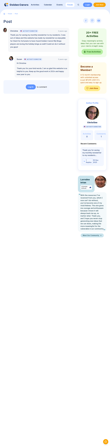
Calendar (48, 5)
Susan (19, 59)
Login (87, 5)
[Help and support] (105, 441)
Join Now (99, 5)
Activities (35, 5)
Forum (70, 5)
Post (16, 14)
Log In (31, 87)
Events (60, 5)
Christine (14, 31)
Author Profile (92, 103)
